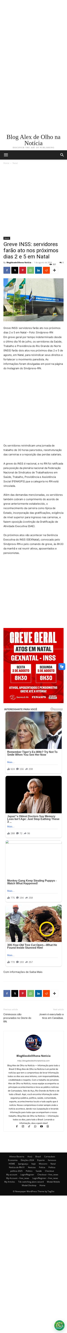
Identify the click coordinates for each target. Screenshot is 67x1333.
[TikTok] (31, 1126)
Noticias (32, 1167)
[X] (14, 270)
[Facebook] (6, 270)
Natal (15, 163)
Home (6, 163)
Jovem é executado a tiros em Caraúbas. (51, 1016)
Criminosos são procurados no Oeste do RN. (17, 1018)
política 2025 (16, 1170)
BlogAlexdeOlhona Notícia (19, 262)
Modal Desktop (29, 1185)
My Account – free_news (17, 1178)
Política (51, 1167)
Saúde (39, 1170)
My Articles (9, 1181)
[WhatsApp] (30, 270)
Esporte (41, 1160)
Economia (13, 1160)
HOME (12, 1163)
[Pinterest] (22, 270)
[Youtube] (43, 1126)
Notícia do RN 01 (17, 1167)
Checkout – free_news (47, 1174)
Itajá (33, 1163)
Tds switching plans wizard (31, 1181)
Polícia (42, 1167)
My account (11, 1174)
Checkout (49, 1170)
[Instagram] (24, 1126)
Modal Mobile (53, 1181)
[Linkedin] (38, 270)
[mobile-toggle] (5, 155)
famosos (52, 1160)
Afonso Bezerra (16, 1156)
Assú (29, 1156)
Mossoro (43, 1163)
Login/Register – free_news (45, 1178)
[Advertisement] (33, 33)
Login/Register (27, 1174)
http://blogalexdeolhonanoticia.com (33, 1061)
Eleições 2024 (27, 1160)
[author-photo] (33, 1051)
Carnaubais (49, 1156)
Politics (29, 1170)
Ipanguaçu (23, 1163)
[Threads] (49, 1126)
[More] (54, 270)
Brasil (38, 1156)
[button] (62, 155)
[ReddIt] (46, 270)
